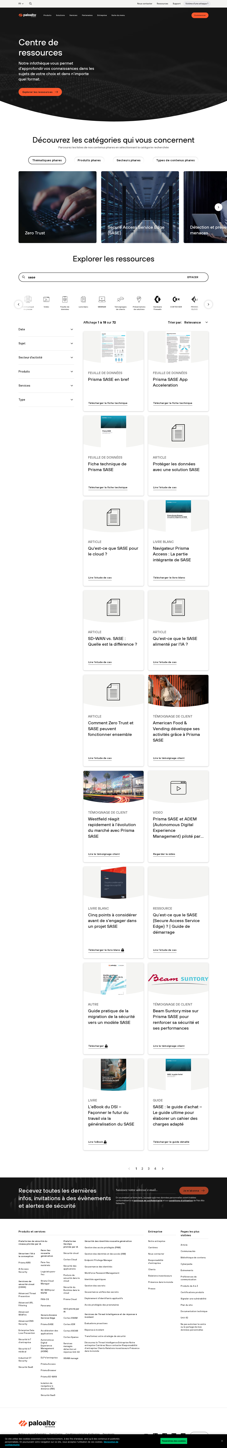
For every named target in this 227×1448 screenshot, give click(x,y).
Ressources (162, 3)
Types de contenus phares (175, 160)
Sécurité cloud (70, 1253)
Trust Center (56, 1434)
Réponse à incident (94, 1330)
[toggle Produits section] (71, 371)
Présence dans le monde (160, 1282)
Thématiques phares (47, 160)
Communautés (188, 1251)
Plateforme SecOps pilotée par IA (70, 1244)
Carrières (153, 1247)
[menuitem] (30, 15)
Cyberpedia (186, 1264)
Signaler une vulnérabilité (193, 1299)
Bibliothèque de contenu (193, 1257)
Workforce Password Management (102, 1273)
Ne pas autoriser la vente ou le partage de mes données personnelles (193, 1327)
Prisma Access (48, 1364)
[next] (218, 207)
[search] (30, 4)
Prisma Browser (48, 1370)
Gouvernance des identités (98, 1267)
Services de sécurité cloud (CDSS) (26, 1284)
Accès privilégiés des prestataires (102, 1305)
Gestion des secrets (95, 1286)
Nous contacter (144, 3)
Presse (151, 1288)
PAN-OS (45, 1299)
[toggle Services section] (71, 385)
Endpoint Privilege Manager (98, 1260)
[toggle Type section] (71, 399)
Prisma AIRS (25, 1263)
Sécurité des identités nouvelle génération (108, 1241)
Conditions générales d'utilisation (83, 1434)
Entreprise (102, 15)
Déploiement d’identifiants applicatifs (104, 1298)
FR (20, 3)
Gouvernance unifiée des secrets (102, 1292)
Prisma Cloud (70, 1299)
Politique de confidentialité (32, 1434)
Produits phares (89, 160)
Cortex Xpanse (70, 1337)
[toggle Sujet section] (71, 343)
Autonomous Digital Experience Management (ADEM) (47, 1346)
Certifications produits (192, 1292)
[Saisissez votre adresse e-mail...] (146, 1191)
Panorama (46, 1305)
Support (177, 3)
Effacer (192, 277)
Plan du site (187, 1305)
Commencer (200, 15)
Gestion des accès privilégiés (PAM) (103, 1247)
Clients (152, 1269)
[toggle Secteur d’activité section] (71, 357)
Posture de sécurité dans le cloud (71, 1278)
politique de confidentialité (148, 1200)
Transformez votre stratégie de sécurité (105, 1336)
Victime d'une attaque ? (196, 3)
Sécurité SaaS (26, 1367)
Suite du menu (118, 15)
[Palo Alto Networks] (28, 15)
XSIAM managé (70, 1358)
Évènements (187, 1270)
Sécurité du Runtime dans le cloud (71, 1290)
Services (73, 15)
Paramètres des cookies (174, 1441)
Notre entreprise (156, 1241)
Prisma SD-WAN (49, 1377)
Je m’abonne (191, 1190)
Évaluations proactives (96, 1323)
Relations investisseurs (160, 1276)
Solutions (60, 15)
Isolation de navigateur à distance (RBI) (48, 1386)
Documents (109, 1434)
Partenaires (87, 15)
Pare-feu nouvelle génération (47, 1253)
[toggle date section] (71, 329)
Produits (47, 15)
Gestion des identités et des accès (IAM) (105, 1254)
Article (184, 1245)
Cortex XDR (69, 1324)
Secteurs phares (129, 160)
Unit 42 (184, 1318)
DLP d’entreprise (49, 1358)
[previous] (18, 304)
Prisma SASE (47, 1324)
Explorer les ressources (38, 92)
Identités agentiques (95, 1279)
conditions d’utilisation (181, 1200)
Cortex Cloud (70, 1259)
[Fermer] (222, 1440)
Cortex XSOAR (70, 1331)
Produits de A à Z (189, 1286)
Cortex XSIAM (70, 1318)
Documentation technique (194, 1311)
